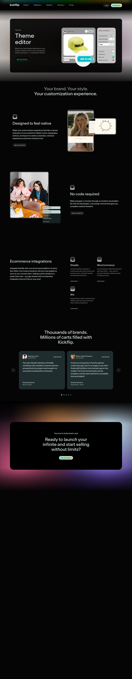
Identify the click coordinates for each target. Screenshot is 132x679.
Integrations (37, 5)
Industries (49, 5)
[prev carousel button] (13, 370)
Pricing (71, 5)
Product (26, 5)
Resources (60, 5)
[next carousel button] (119, 370)
